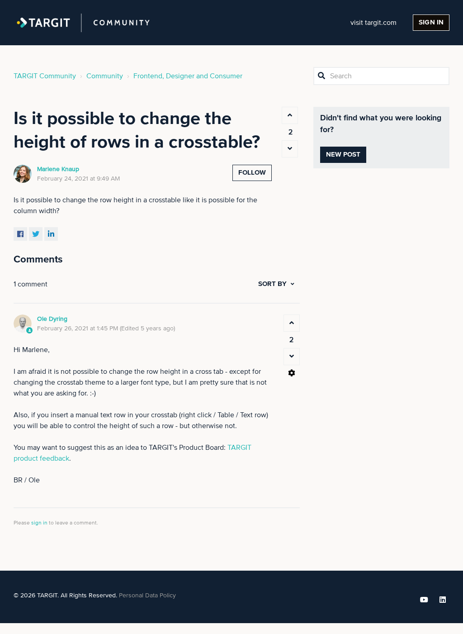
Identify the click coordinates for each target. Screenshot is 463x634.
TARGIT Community (45, 76)
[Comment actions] (291, 373)
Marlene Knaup (58, 169)
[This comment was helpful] (291, 323)
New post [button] (343, 154)
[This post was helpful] (290, 115)
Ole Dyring (52, 319)
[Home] (83, 22)
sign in (39, 523)
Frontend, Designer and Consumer (187, 76)
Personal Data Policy (147, 595)
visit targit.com (373, 22)
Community (104, 76)
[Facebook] (20, 234)
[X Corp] (36, 234)
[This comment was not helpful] (291, 356)
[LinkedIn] (51, 234)
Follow (252, 172)
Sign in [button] (431, 22)
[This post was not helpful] (290, 148)
